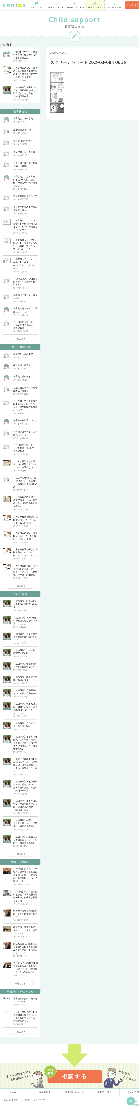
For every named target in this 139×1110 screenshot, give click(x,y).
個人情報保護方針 (11, 1100)
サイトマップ (39, 1100)
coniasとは (36, 5)
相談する (74, 1076)
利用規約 (26, 1100)
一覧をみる (20, 339)
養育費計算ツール (75, 5)
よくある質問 (114, 5)
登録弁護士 (56, 5)
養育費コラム (94, 5)
